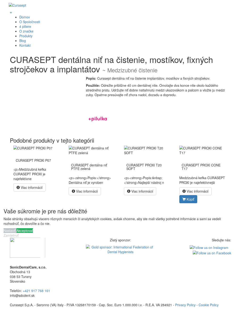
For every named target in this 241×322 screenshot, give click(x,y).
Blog (22, 40)
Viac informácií (31, 187)
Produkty (25, 35)
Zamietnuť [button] (11, 235)
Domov (24, 17)
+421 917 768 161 (36, 290)
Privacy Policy (185, 304)
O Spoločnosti (29, 21)
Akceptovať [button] (24, 230)
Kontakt (25, 45)
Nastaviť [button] (10, 230)
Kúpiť (190, 199)
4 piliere (25, 26)
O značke (26, 31)
